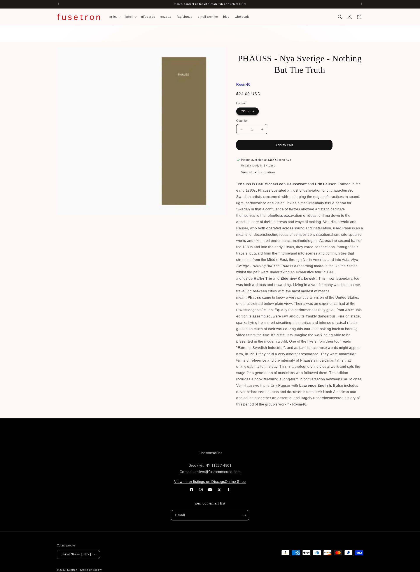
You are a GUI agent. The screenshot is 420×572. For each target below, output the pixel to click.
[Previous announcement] (58, 4)
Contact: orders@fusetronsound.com (210, 472)
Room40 (243, 84)
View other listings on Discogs (199, 482)
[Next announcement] (361, 4)
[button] (115, 16)
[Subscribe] (244, 515)
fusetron (72, 570)
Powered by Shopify (90, 570)
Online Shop (235, 482)
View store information (258, 172)
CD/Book (247, 111)
